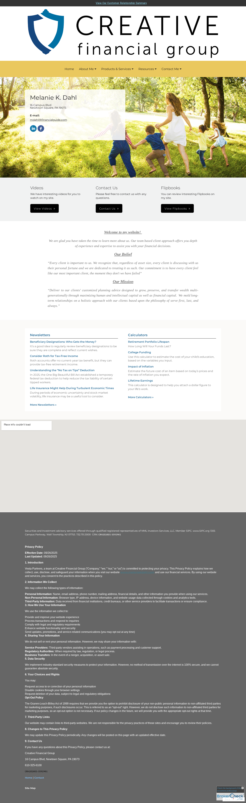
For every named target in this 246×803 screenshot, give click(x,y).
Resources (146, 69)
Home (69, 69)
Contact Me (170, 69)
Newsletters (40, 335)
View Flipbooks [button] (176, 208)
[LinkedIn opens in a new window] (33, 128)
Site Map (30, 788)
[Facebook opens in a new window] (40, 128)
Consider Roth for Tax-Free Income (54, 356)
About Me (86, 69)
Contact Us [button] (107, 208)
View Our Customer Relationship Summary (121, 3)
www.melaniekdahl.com (137, 572)
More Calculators (141, 397)
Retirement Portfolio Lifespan (148, 341)
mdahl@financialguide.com (48, 119)
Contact (39, 777)
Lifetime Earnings (140, 380)
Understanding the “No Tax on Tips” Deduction (62, 370)
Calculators (137, 335)
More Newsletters (43, 404)
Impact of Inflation (141, 366)
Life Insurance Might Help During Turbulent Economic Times (72, 388)
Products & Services (116, 69)
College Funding (139, 352)
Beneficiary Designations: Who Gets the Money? (63, 341)
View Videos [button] (43, 208)
